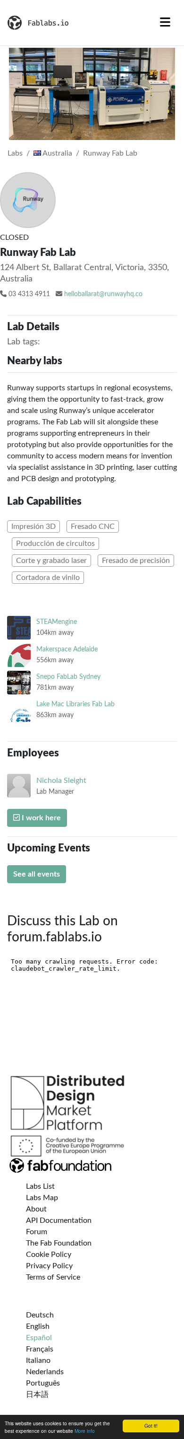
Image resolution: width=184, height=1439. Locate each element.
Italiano (38, 1360)
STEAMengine (56, 621)
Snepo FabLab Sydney (68, 676)
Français (39, 1349)
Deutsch (40, 1315)
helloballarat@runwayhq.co (103, 294)
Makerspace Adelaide (67, 649)
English (38, 1326)
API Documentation (59, 1220)
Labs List (40, 1186)
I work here (40, 818)
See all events (36, 874)
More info (85, 1430)
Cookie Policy (48, 1254)
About (36, 1209)
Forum (36, 1232)
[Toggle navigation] (165, 23)
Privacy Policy (49, 1266)
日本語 (37, 1394)
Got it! (151, 1425)
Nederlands (45, 1372)
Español (39, 1338)
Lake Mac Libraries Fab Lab (75, 704)
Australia (56, 153)
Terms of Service (53, 1277)
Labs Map (42, 1198)
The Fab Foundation (59, 1243)
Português (43, 1383)
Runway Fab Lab (110, 153)
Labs (15, 153)
